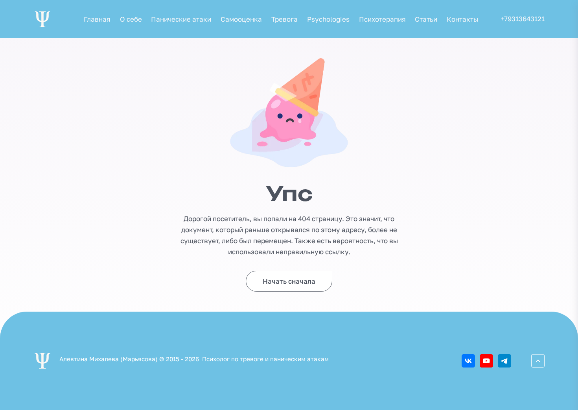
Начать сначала (289, 281)
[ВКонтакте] (468, 361)
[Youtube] (486, 361)
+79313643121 (523, 19)
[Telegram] (504, 361)
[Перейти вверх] (538, 361)
